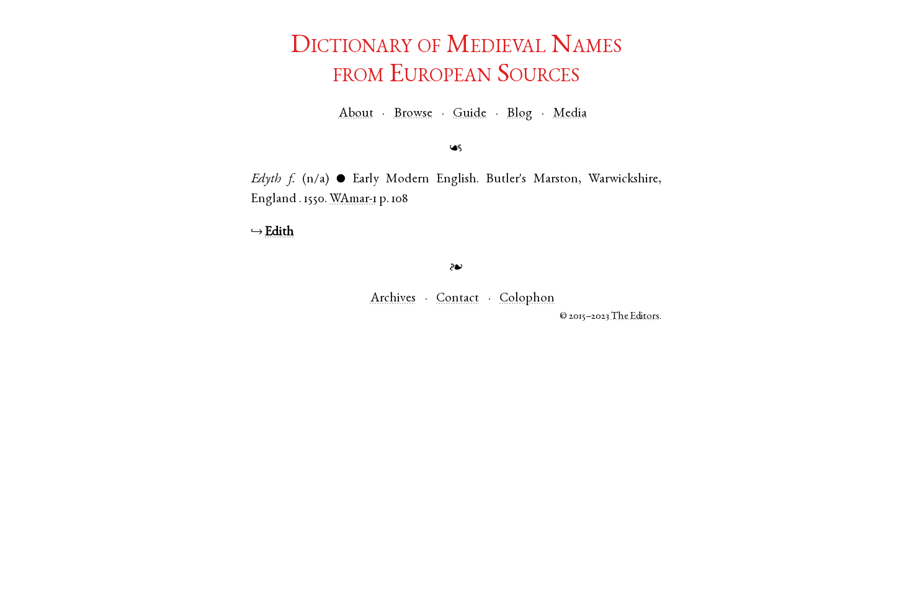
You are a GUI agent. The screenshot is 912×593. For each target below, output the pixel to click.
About (356, 113)
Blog (519, 113)
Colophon (527, 298)
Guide (469, 113)
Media (570, 113)
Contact (457, 298)
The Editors (635, 316)
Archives (393, 298)
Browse (413, 113)
